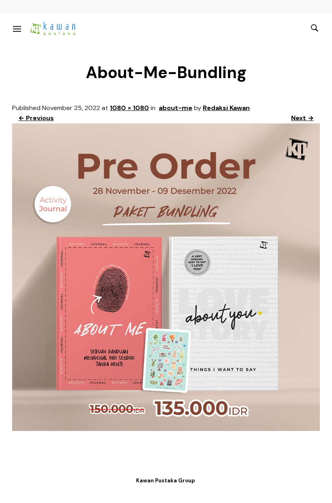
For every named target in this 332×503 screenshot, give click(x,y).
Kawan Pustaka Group (165, 480)
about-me (175, 108)
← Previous (36, 118)
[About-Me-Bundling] (166, 428)
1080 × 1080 (129, 108)
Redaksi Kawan (226, 108)
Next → (302, 118)
